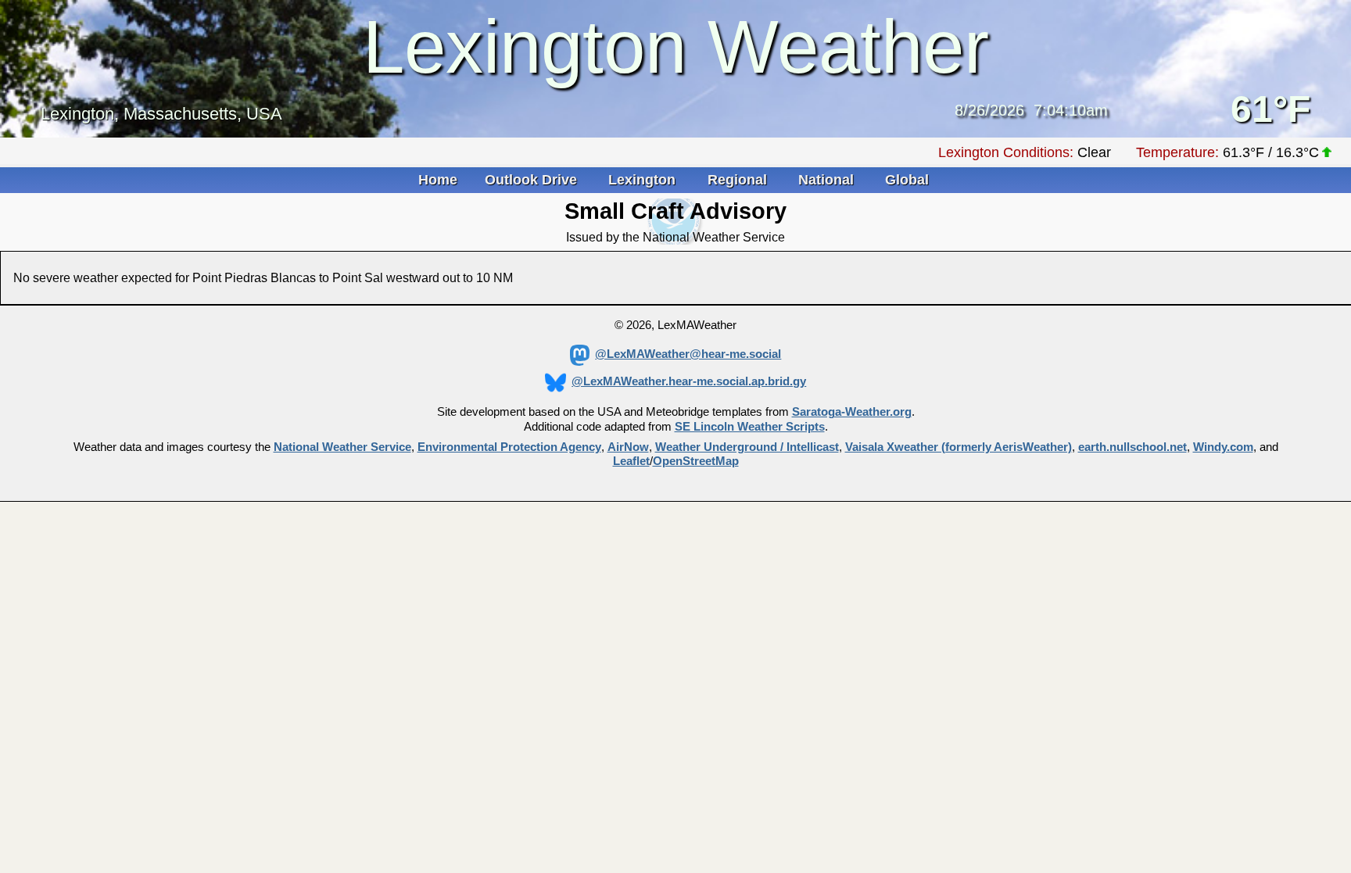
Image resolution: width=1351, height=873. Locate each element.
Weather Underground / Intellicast (747, 447)
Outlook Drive (533, 180)
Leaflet (631, 461)
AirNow (628, 447)
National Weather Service (342, 447)
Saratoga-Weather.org (852, 412)
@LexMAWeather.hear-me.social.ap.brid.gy (689, 381)
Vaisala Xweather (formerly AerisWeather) (958, 447)
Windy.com (1223, 447)
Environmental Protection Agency (509, 447)
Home (437, 180)
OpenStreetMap (696, 461)
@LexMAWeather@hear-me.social (688, 354)
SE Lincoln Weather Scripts (750, 426)
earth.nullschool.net (1132, 447)
